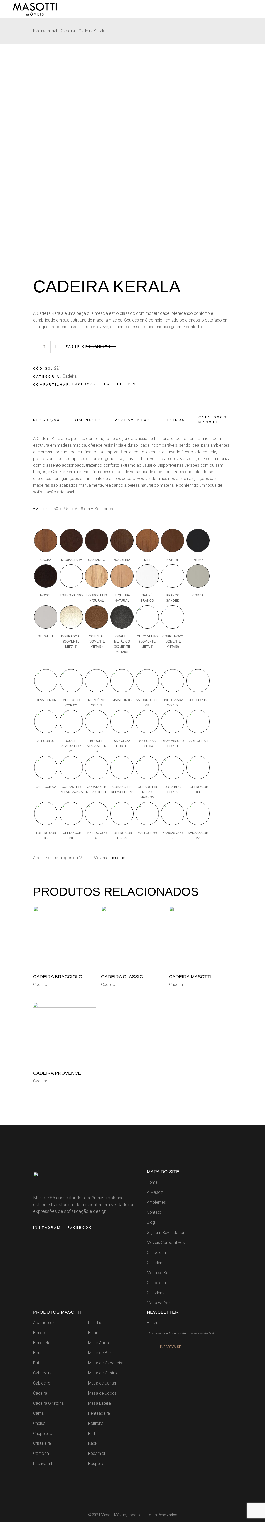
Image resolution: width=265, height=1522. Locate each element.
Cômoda (41, 1453)
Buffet (38, 1362)
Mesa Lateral (100, 1403)
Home (152, 1182)
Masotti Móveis (113, 1515)
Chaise (39, 1423)
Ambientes (156, 1202)
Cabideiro (41, 1383)
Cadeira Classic (122, 976)
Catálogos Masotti (212, 419)
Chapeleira (156, 1252)
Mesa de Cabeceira (105, 1362)
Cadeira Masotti (190, 976)
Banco (39, 1332)
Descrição (46, 420)
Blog (151, 1222)
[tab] (50, 420)
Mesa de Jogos (102, 1393)
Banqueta (41, 1342)
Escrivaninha (44, 1463)
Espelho (95, 1322)
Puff (91, 1433)
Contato (154, 1212)
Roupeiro (96, 1463)
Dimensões (88, 420)
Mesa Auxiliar (100, 1342)
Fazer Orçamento (89, 346)
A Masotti (155, 1192)
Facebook (80, 1227)
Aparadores (44, 1322)
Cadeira (70, 376)
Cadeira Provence (57, 1073)
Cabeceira (42, 1373)
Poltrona (96, 1423)
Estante (95, 1332)
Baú (36, 1352)
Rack (92, 1443)
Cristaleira (156, 1262)
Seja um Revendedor (166, 1232)
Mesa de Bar (158, 1272)
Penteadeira (99, 1413)
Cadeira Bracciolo (57, 976)
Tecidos (174, 420)
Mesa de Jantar (102, 1383)
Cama (38, 1413)
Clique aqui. (118, 857)
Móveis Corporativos (166, 1242)
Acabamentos (133, 420)
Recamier (96, 1453)
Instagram (47, 1227)
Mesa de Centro (102, 1373)
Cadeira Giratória (48, 1403)
